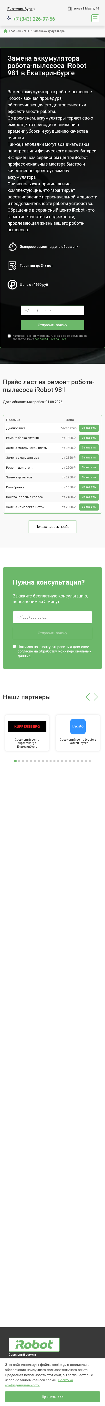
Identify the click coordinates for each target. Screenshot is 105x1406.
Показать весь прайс (52, 527)
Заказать (89, 427)
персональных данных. (50, 339)
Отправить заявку (52, 325)
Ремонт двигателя (19, 467)
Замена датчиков (19, 477)
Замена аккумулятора (22, 457)
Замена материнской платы (27, 448)
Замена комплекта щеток (25, 507)
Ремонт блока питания (23, 438)
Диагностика (15, 428)
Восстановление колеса (24, 497)
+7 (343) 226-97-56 (34, 18)
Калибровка (15, 487)
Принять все (52, 1397)
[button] (87, 697)
